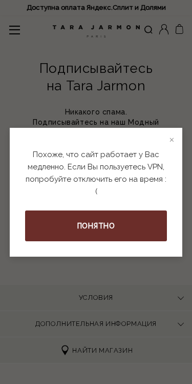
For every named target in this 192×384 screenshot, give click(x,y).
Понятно (96, 226)
